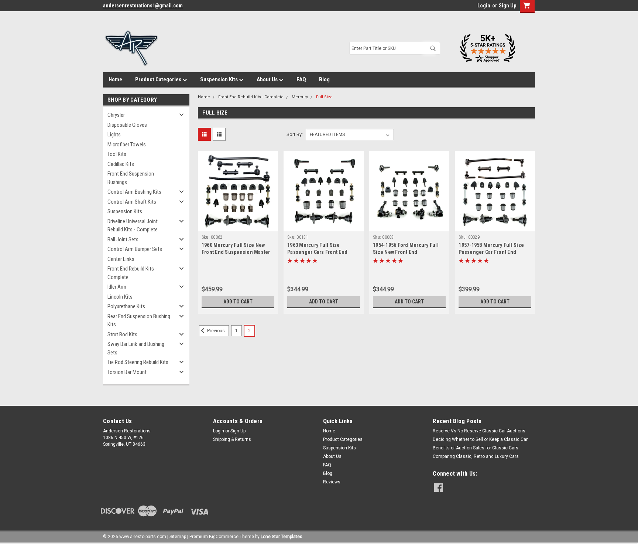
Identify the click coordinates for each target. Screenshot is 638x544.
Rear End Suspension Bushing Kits (138, 320)
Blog (324, 79)
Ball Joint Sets (122, 239)
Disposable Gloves (127, 125)
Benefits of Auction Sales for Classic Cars (475, 447)
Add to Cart (238, 302)
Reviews (331, 481)
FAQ (301, 79)
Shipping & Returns (232, 439)
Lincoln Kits (120, 296)
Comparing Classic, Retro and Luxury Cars (476, 456)
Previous (215, 330)
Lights (114, 134)
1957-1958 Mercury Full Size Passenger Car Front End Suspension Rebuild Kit (491, 252)
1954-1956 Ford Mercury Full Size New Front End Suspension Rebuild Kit (406, 252)
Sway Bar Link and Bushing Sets (135, 348)
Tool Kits (116, 154)
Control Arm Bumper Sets (134, 249)
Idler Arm (116, 286)
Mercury (300, 97)
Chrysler (116, 115)
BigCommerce (224, 536)
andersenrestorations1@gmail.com (143, 5)
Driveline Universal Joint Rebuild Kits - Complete (132, 225)
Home (115, 79)
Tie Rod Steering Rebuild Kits (137, 362)
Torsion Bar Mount (127, 372)
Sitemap (177, 536)
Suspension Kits (219, 79)
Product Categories (158, 79)
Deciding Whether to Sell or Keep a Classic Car (480, 439)
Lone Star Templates (281, 536)
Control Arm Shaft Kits (131, 201)
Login (483, 5)
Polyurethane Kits (126, 306)
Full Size (324, 97)
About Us (268, 79)
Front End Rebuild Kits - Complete (132, 272)
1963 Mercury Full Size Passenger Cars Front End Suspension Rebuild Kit (317, 252)
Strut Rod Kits (122, 334)
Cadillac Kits (120, 164)
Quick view (238, 226)
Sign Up (507, 5)
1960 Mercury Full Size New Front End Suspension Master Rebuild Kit (236, 252)
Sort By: (295, 134)
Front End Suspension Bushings (130, 178)
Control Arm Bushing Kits (134, 191)
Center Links (120, 259)
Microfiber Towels (126, 144)
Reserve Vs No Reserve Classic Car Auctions (479, 431)
